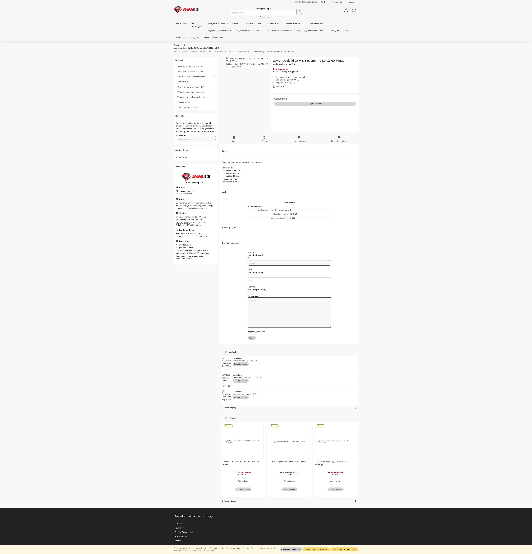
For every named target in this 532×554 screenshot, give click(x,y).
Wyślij (251, 338)
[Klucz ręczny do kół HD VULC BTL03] (289, 442)
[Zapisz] (213, 138)
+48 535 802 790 (194, 219)
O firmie (178, 523)
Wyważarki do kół (317, 24)
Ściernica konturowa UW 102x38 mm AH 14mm (241, 463)
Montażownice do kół (294, 24)
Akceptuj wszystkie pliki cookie (344, 549)
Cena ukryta (280, 99)
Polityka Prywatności (184, 532)
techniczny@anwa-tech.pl (201, 205)
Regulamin (179, 528)
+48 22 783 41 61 (198, 217)
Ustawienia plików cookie (290, 549)
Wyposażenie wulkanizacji (248, 31)
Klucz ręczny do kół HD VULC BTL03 (289, 462)
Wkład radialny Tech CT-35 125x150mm (248, 377)
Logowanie (353, 2)
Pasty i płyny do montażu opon (309, 31)
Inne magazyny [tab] (299, 141)
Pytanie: (257, 288)
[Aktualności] (354, 10)
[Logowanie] (346, 10)
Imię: (255, 270)
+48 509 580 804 (193, 225)
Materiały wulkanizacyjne (187, 37)
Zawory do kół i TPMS (339, 31)
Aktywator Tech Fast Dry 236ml (245, 361)
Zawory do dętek (243, 52)
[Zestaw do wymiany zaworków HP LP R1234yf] (335, 442)
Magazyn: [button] (337, 2)
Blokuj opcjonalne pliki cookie (316, 549)
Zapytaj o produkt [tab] (338, 141)
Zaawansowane (266, 17)
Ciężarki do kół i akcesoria (278, 31)
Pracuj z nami (181, 536)
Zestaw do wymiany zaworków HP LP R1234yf (332, 463)
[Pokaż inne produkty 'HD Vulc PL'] (315, 87)
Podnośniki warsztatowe (267, 24)
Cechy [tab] (264, 141)
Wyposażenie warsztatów (219, 31)
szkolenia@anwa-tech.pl (196, 208)
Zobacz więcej (229, 408)
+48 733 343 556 (197, 222)
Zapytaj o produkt (315, 104)
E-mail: (255, 253)
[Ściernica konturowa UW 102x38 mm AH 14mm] (243, 442)
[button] (324, 2)
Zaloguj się (182, 157)
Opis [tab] (234, 141)
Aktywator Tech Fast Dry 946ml (245, 394)
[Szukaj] (299, 11)
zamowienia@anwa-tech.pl (199, 203)
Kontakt (178, 541)
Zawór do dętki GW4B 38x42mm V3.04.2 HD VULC (274, 52)
